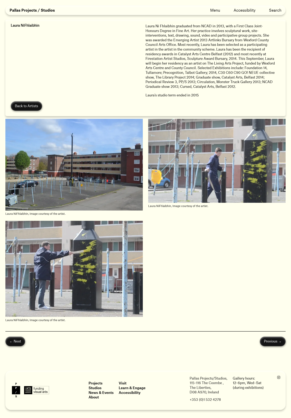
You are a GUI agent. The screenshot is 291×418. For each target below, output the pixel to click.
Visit (122, 383)
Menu (215, 10)
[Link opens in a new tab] (278, 377)
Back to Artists (26, 106)
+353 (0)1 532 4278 (205, 399)
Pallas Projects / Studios (32, 10)
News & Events (101, 392)
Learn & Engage (132, 388)
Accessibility (244, 10)
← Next (15, 341)
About (94, 397)
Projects (96, 383)
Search (275, 10)
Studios (95, 388)
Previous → (273, 341)
